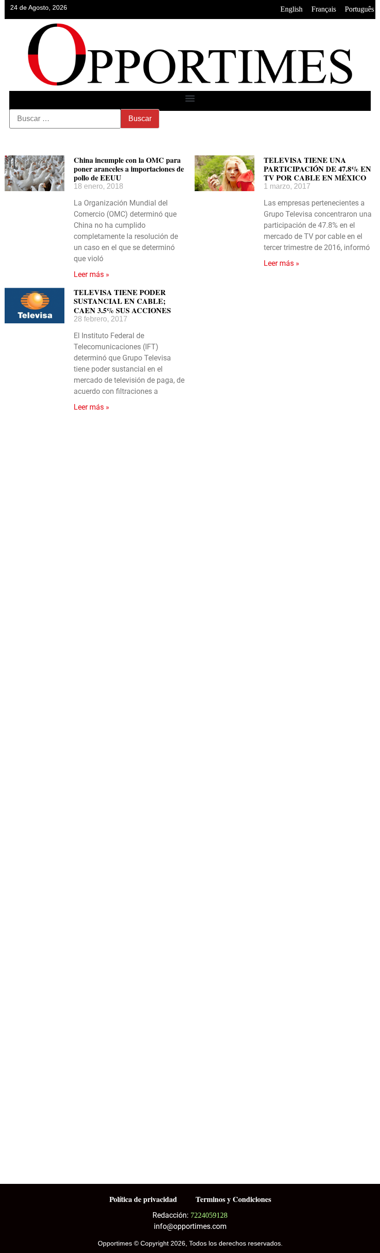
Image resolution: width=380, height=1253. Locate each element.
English (291, 9)
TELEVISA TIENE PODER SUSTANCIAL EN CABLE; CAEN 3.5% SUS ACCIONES (122, 301)
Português (359, 9)
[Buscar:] (65, 119)
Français (323, 9)
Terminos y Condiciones (233, 1199)
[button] (190, 98)
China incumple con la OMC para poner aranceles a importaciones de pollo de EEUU (129, 168)
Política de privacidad (143, 1199)
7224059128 (209, 1215)
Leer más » (91, 274)
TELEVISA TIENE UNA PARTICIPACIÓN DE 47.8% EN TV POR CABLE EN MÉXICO (317, 168)
